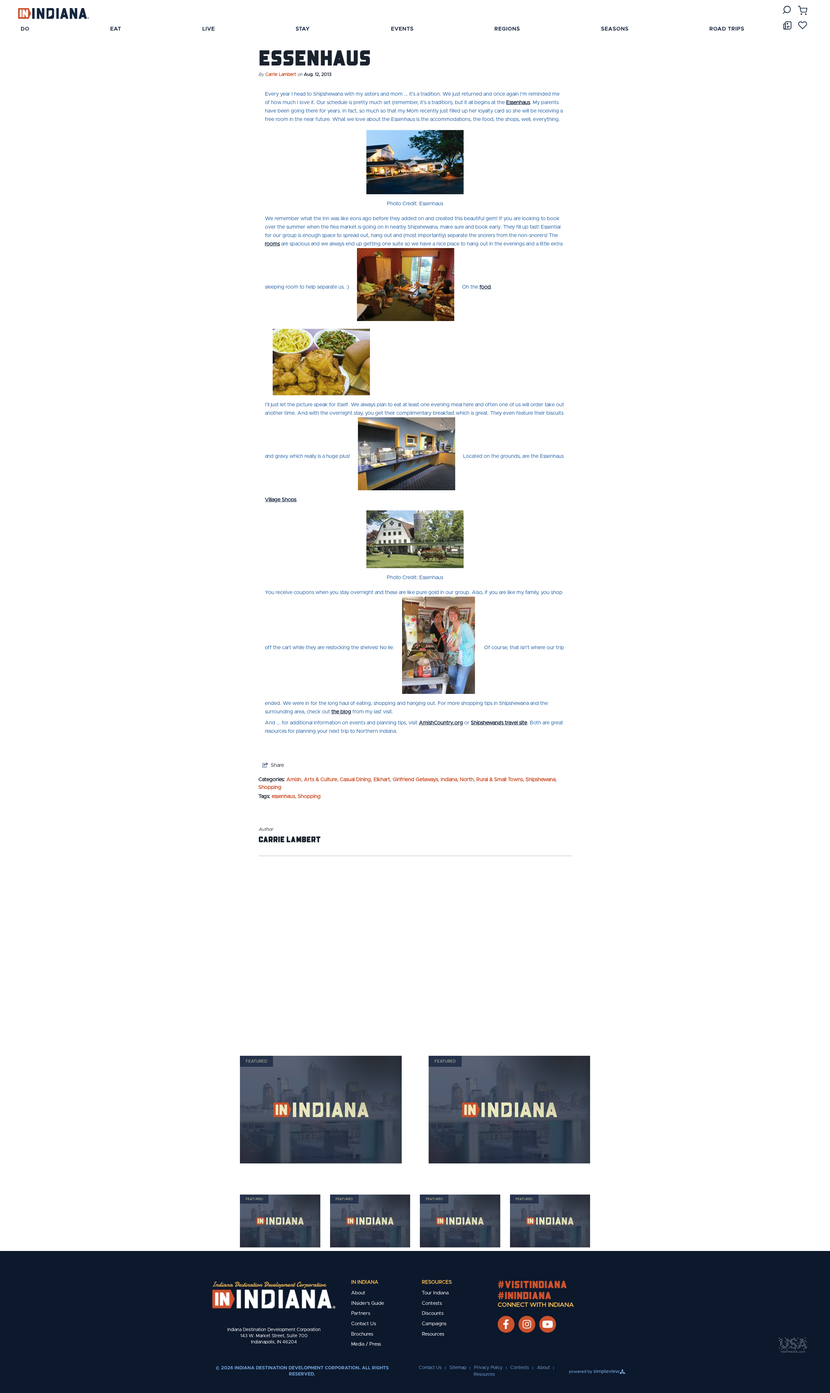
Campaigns (434, 1323)
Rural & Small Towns (499, 779)
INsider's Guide (367, 1303)
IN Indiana (364, 1282)
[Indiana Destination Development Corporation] (53, 13)
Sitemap (457, 1367)
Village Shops (280, 499)
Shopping (269, 787)
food (485, 287)
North (467, 779)
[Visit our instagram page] (527, 1324)
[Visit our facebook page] (506, 1324)
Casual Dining (355, 779)
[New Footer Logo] (274, 1295)
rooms (272, 243)
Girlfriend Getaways (415, 779)
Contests (432, 1303)
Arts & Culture (320, 779)
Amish (293, 779)
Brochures (362, 1334)
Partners (360, 1313)
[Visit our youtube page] (547, 1324)
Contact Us (363, 1323)
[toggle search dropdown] (787, 10)
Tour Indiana (435, 1293)
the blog (341, 711)
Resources (437, 1282)
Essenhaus (518, 102)
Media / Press (366, 1344)
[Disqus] (415, 947)
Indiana (449, 779)
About (358, 1293)
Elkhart (382, 779)
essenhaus (283, 796)
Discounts (433, 1313)
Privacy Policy (488, 1367)
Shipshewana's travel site (499, 722)
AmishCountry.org (441, 722)
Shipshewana (540, 779)
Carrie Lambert (280, 74)
